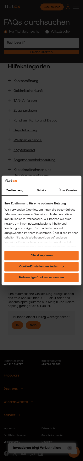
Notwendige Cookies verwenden (41, 277)
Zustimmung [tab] (15, 190)
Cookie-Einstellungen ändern (39, 266)
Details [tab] (41, 190)
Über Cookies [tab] (68, 190)
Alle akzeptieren (41, 255)
